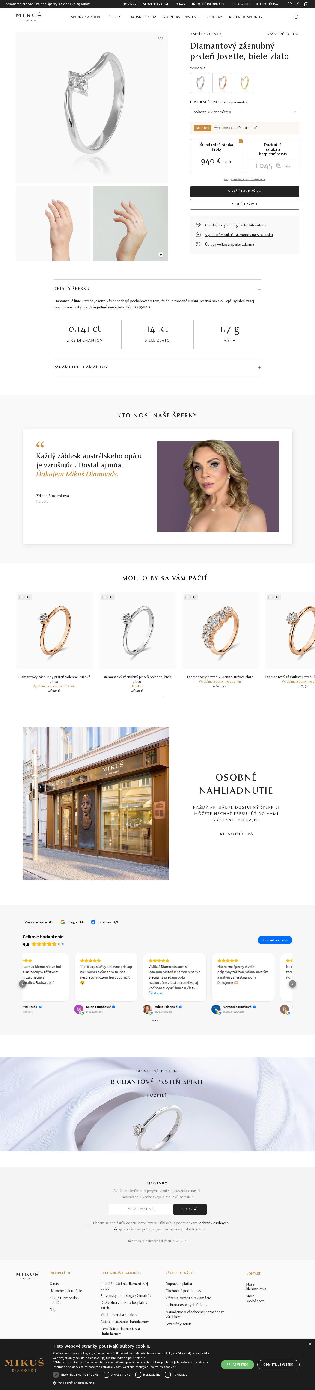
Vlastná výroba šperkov (119, 1315)
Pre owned (241, 4)
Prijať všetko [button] (237, 1364)
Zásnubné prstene (181, 17)
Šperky (114, 17)
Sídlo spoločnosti (255, 1299)
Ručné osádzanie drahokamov (125, 1322)
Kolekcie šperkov (246, 17)
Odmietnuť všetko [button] (278, 1364)
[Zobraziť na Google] (27, 1009)
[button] (22, 984)
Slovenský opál (156, 4)
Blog (53, 1310)
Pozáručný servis (179, 1324)
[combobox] (244, 112)
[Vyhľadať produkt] (296, 16)
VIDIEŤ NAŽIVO (244, 204)
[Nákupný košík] (306, 4)
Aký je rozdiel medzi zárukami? (244, 179)
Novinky (129, 4)
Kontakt (253, 1274)
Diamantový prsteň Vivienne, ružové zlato (220, 677)
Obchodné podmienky (183, 1291)
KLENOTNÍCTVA (236, 834)
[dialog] (157, 1364)
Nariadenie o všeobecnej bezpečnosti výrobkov (195, 1314)
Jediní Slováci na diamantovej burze (124, 1286)
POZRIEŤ (157, 1096)
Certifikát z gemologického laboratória (235, 225)
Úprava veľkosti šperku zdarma (229, 245)
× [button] (310, 1344)
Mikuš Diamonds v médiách (65, 1300)
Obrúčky (213, 17)
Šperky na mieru (86, 17)
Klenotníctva (267, 4)
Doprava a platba (179, 1284)
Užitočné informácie (208, 4)
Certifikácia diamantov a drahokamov (120, 1331)
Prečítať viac (167, 1367)
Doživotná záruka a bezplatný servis (124, 1305)
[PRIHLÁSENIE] (298, 4)
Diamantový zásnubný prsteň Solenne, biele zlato (137, 679)
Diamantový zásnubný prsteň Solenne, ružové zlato (54, 679)
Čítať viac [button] (104, 993)
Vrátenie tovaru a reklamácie (188, 1298)
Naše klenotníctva (256, 1287)
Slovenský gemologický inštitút (126, 1296)
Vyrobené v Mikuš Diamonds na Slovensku (239, 235)
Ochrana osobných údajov (187, 1305)
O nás (180, 4)
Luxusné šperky (142, 17)
